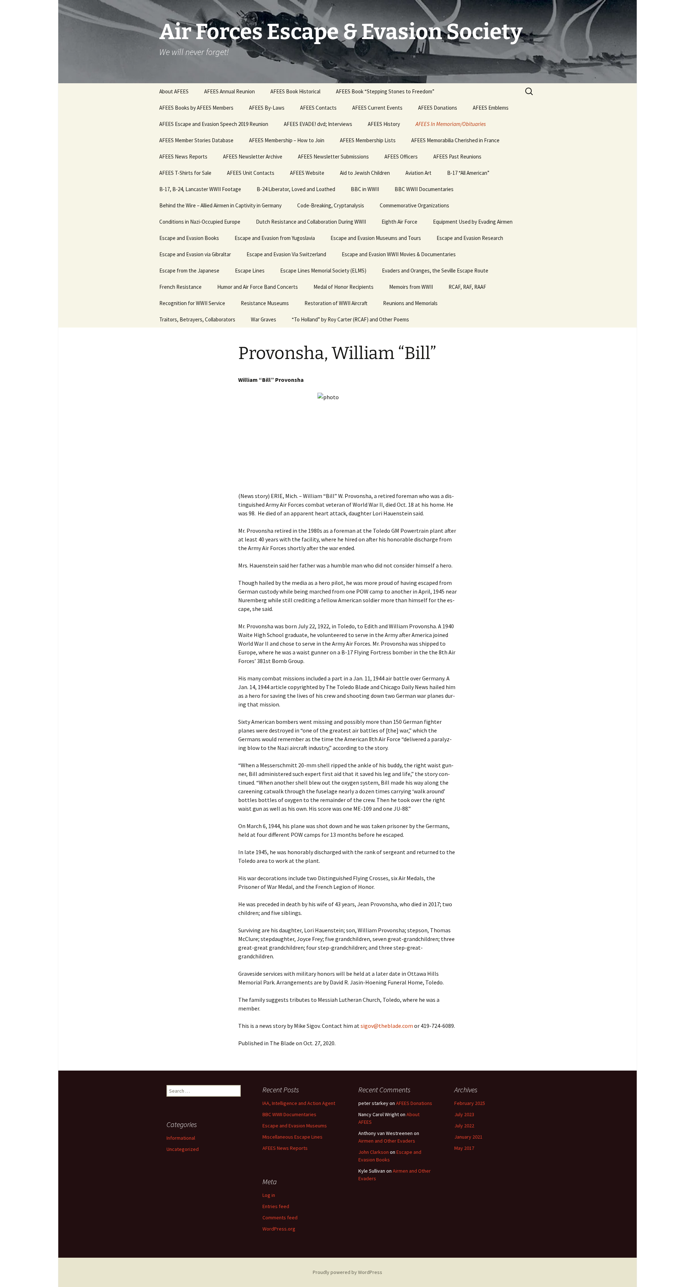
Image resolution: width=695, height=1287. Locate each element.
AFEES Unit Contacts (250, 172)
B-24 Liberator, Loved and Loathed (296, 189)
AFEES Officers (401, 156)
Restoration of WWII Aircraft (335, 303)
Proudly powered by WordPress (347, 1272)
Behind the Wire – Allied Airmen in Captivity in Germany (220, 205)
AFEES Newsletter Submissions (333, 156)
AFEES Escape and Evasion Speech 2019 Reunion (213, 124)
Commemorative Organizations (414, 205)
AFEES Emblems (491, 107)
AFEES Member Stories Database (196, 140)
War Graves (263, 319)
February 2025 (469, 1103)
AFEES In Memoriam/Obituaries (451, 124)
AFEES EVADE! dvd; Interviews (318, 124)
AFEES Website (307, 172)
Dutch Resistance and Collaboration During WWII (311, 221)
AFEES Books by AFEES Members (196, 107)
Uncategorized (183, 1149)
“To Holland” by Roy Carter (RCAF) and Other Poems (350, 319)
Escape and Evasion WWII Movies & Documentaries (399, 254)
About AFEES (174, 91)
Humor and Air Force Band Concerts (257, 286)
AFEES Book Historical (295, 91)
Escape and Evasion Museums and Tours (375, 238)
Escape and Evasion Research (470, 238)
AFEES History (384, 124)
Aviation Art (418, 172)
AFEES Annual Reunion (229, 91)
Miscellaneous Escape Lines (292, 1137)
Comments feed (280, 1217)
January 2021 (468, 1137)
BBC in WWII (365, 189)
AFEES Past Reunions (457, 156)
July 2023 (464, 1114)
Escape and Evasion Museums (294, 1125)
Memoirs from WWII (411, 286)
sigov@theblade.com (387, 1025)
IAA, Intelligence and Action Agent (298, 1103)
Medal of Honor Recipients (343, 286)
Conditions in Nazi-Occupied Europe (199, 221)
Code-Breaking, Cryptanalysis (330, 205)
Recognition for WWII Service (192, 303)
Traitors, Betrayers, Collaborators (197, 319)
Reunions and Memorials (410, 303)
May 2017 (464, 1148)
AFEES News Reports (183, 156)
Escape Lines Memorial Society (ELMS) (323, 270)
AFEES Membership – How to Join (286, 140)
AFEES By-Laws (267, 107)
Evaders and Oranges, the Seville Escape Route (435, 270)
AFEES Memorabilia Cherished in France (455, 140)
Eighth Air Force (399, 221)
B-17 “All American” (468, 172)
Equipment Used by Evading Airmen (473, 221)
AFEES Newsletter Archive (252, 156)
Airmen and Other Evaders (386, 1141)
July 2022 (464, 1125)
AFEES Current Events (377, 107)
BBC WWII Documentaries (424, 189)
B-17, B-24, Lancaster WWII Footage (200, 189)
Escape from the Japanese (189, 270)
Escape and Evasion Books (189, 238)
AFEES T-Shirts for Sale (185, 172)
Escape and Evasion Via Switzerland (286, 254)
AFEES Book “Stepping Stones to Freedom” (385, 91)
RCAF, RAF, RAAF (467, 286)
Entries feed (275, 1206)
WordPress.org (278, 1228)
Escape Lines (250, 270)
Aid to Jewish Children (365, 172)
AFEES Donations (437, 107)
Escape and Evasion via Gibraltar (195, 254)
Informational (181, 1138)
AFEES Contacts (318, 107)
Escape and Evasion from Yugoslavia (275, 238)
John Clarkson (373, 1152)
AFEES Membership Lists (368, 140)
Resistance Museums (265, 303)
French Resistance (180, 286)
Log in (268, 1195)
